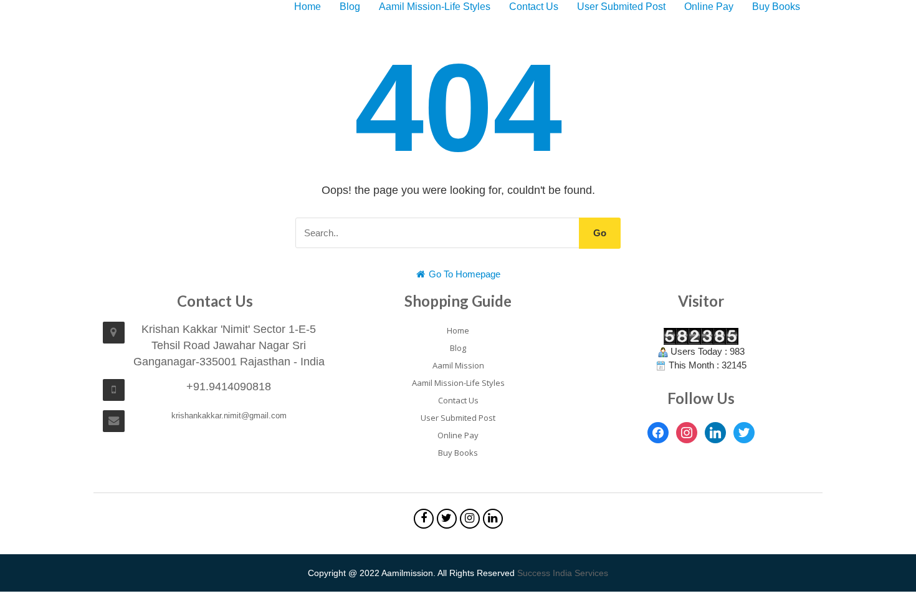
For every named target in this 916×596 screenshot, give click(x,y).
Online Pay (708, 6)
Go (599, 233)
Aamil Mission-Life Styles (434, 6)
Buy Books (776, 6)
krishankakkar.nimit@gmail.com (229, 415)
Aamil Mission (458, 365)
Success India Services (562, 573)
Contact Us (533, 6)
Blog (350, 6)
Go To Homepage (463, 274)
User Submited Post (621, 6)
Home (307, 6)
